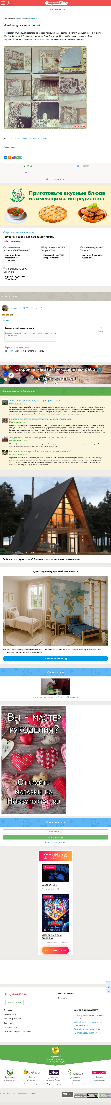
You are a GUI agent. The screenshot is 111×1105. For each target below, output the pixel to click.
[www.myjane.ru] (53, 1075)
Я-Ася (17, 18)
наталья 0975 (16, 308)
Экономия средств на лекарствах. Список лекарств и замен (40, 418)
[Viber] (13, 157)
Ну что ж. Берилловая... (85, 1033)
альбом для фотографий (20, 138)
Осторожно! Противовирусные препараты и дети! (35, 400)
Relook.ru (99, 1077)
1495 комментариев (19, 454)
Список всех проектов (79, 1084)
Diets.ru (32, 1077)
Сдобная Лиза (49, 884)
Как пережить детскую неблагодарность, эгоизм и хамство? (40, 451)
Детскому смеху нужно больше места (55, 571)
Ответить (5, 320)
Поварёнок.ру (10, 1077)
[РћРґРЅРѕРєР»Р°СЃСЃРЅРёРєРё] (9, 157)
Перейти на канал (53, 658)
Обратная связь (10, 1027)
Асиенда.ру (76, 1077)
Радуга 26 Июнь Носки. (84, 1029)
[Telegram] (20, 157)
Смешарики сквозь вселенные (52, 936)
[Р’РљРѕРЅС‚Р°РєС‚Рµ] (5, 157)
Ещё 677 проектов (12, 241)
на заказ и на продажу (39, 138)
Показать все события (55, 950)
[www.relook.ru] (99, 1075)
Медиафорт (30, 1093)
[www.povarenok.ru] (10, 1075)
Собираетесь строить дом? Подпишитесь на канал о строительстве (41, 559)
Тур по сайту (9, 1023)
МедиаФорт (55, 1056)
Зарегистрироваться (16, 347)
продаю (14, 147)
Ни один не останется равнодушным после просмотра (37, 437)
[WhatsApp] (17, 157)
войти (11, 351)
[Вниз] (108, 991)
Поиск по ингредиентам (55, 842)
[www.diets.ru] (31, 1075)
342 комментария (18, 422)
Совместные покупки (56, 9)
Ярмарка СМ (32, 18)
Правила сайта (10, 1014)
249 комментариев (18, 440)
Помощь (8, 1010)
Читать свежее (14, 1002)
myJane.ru (54, 1077)
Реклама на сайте (66, 993)
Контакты (62, 998)
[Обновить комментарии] (108, 987)
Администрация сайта (13, 1018)
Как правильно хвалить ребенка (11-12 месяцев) (55, 697)
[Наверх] (108, 983)
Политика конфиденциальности (17, 1031)
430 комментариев (18, 404)
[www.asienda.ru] (76, 1075)
